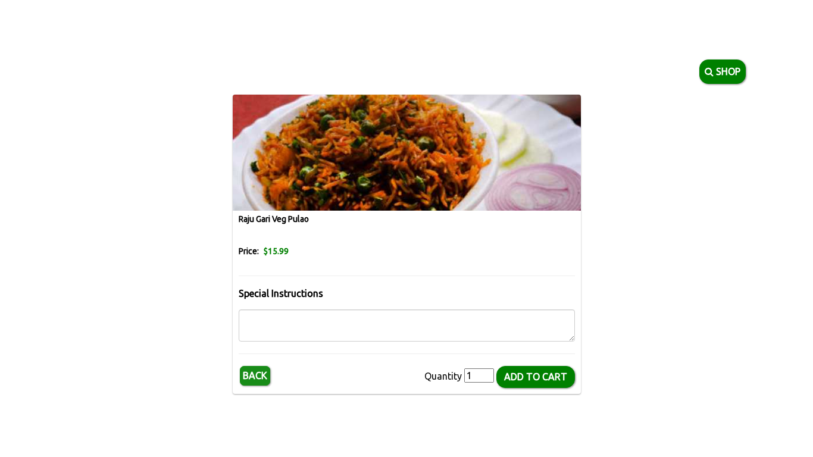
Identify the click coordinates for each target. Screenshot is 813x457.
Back (255, 375)
